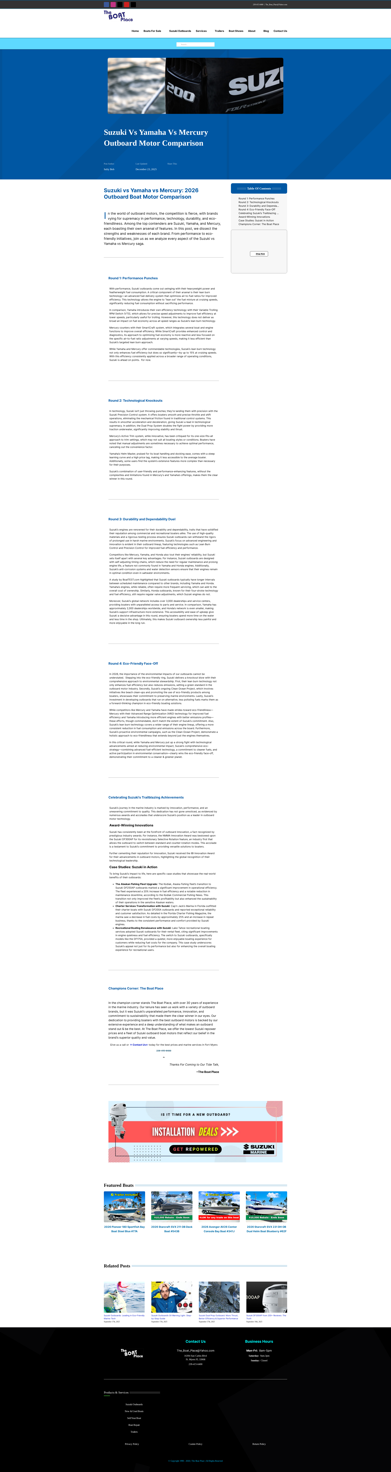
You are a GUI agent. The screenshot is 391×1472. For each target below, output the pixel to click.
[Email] (179, 169)
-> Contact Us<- (139, 1044)
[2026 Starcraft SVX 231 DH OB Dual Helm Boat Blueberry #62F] (266, 1193)
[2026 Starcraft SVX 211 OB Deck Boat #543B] (171, 1193)
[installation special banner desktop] (195, 1102)
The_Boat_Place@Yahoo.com (276, 5)
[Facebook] (169, 169)
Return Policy (259, 1444)
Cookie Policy (195, 1444)
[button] (108, 1302)
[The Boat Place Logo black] (132, 1349)
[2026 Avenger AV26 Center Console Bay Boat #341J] (219, 1193)
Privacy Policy (132, 1444)
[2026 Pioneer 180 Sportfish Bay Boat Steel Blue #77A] (124, 1193)
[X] (174, 169)
